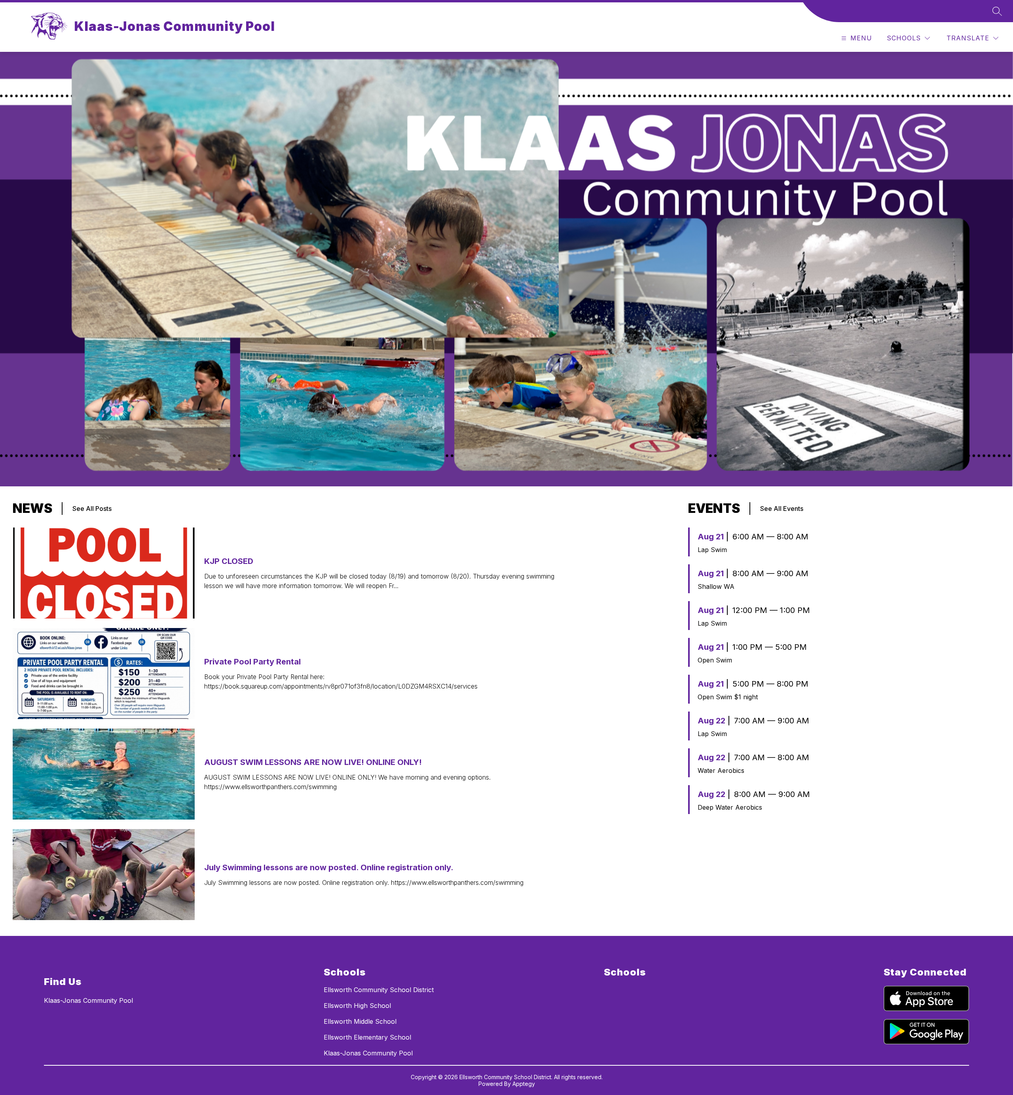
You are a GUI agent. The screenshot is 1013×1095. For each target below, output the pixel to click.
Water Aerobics (721, 770)
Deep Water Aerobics (730, 807)
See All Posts (92, 508)
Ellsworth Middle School (360, 1021)
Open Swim (715, 660)
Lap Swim (712, 550)
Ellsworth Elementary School (367, 1037)
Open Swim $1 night (728, 697)
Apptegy (523, 1083)
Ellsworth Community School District (379, 990)
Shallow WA (716, 586)
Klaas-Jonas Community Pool (368, 1053)
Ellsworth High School (357, 1006)
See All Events (781, 508)
